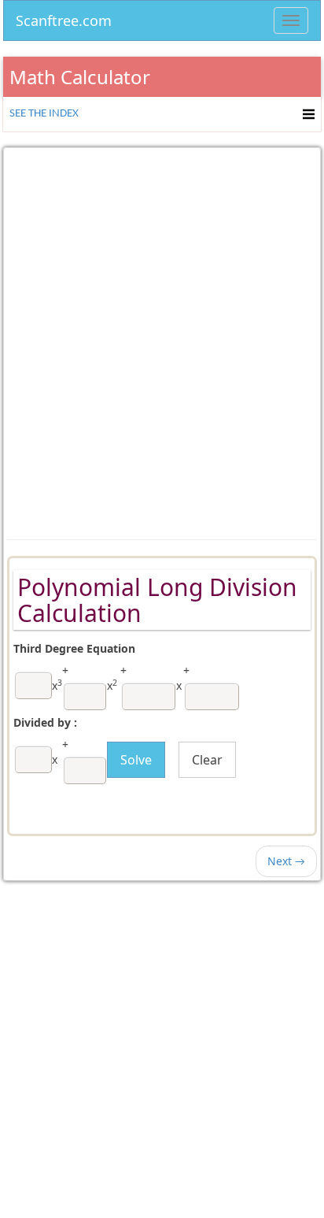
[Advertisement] (162, 332)
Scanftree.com (64, 17)
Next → (286, 860)
